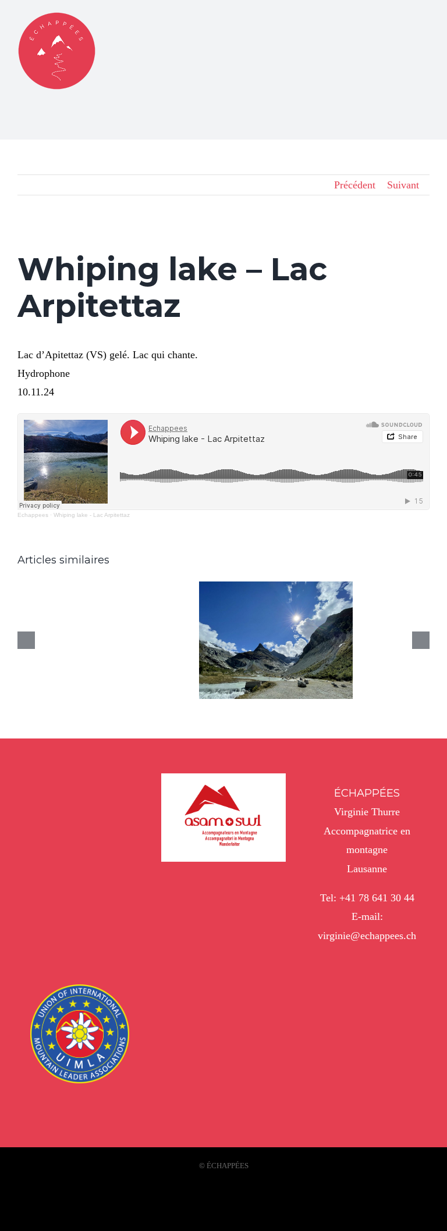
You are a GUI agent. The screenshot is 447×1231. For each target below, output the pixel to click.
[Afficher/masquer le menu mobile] (425, 19)
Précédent (354, 185)
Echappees (32, 515)
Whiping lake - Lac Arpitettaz (92, 515)
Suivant (403, 185)
